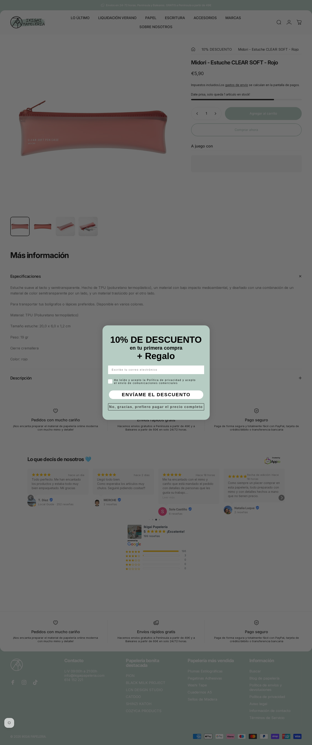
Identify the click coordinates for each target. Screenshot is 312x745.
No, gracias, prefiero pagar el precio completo (156, 407)
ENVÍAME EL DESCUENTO (156, 394)
